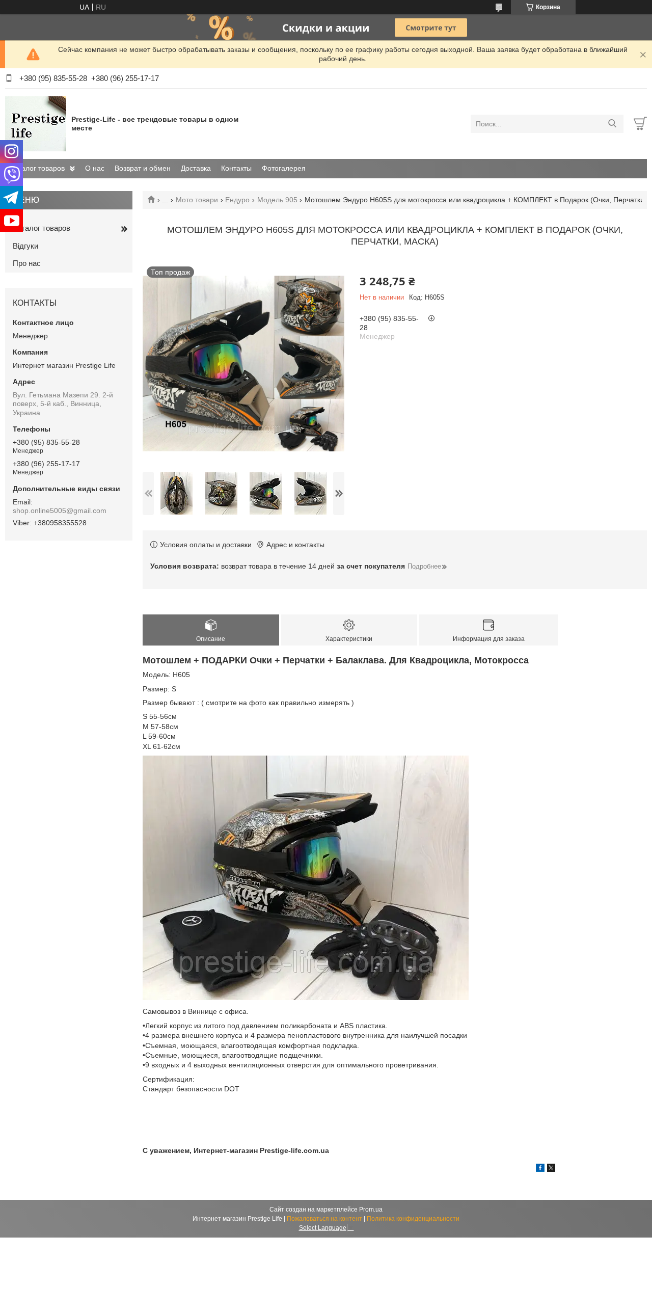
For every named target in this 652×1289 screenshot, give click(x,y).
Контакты (236, 168)
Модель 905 (277, 200)
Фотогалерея (284, 168)
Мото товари (197, 200)
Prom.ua (371, 1209)
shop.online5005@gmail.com (59, 510)
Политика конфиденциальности (413, 1218)
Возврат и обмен (143, 168)
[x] (551, 1169)
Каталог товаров (37, 168)
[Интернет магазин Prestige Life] (35, 123)
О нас (94, 168)
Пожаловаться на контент (324, 1218)
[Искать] (612, 124)
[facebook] (540, 1169)
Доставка (196, 168)
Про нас (27, 263)
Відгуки (25, 245)
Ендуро (237, 200)
